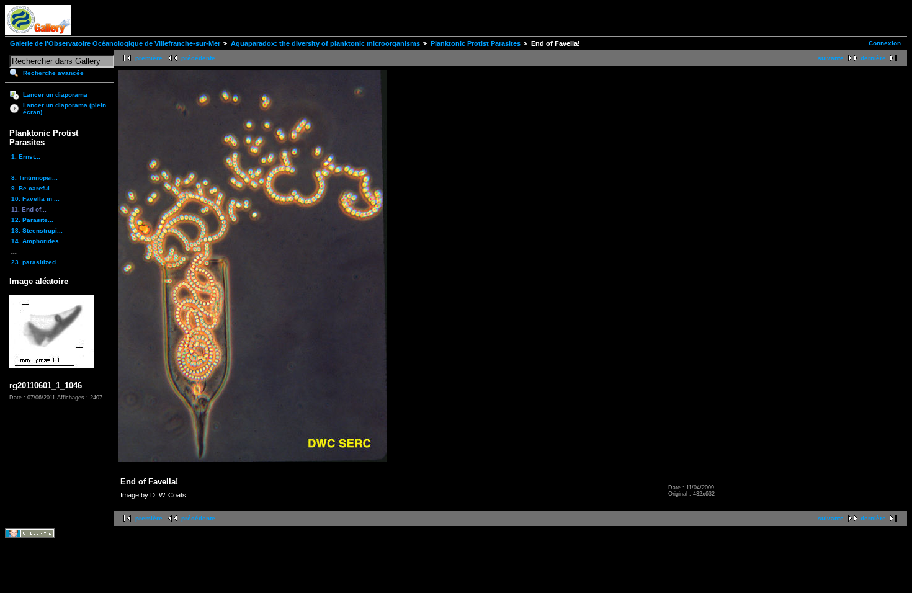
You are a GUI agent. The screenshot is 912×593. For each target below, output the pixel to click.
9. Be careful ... (34, 188)
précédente (198, 58)
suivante (831, 58)
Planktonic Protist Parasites (476, 43)
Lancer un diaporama (55, 94)
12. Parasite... (32, 219)
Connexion (885, 43)
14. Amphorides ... (38, 241)
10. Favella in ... (35, 198)
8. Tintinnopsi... (34, 177)
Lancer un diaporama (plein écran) (64, 108)
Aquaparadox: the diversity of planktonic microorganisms (325, 43)
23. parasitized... (36, 262)
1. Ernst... (25, 156)
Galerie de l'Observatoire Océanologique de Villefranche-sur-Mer (115, 43)
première (149, 58)
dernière (873, 58)
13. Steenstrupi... (37, 230)
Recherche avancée (53, 72)
